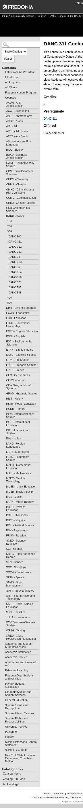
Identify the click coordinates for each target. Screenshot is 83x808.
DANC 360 (14, 267)
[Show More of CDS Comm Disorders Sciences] (4, 171)
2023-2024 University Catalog (18, 16)
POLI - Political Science (20, 525)
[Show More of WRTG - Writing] (4, 630)
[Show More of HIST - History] (4, 398)
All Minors (11, 87)
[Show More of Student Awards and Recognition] (3, 705)
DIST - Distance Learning (21, 307)
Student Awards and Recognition (17, 707)
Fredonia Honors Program (21, 92)
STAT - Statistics (15, 612)
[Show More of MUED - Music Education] (4, 486)
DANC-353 (15, 262)
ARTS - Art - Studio (17, 136)
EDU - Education (16, 318)
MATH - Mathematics (18, 473)
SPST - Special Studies (20, 590)
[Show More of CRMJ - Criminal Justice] (4, 202)
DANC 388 (14, 292)
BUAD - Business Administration (16, 156)
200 (9, 226)
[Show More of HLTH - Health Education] (4, 403)
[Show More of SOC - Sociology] (4, 567)
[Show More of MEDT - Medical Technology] (4, 478)
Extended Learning (16, 670)
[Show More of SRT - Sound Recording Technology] (4, 595)
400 (9, 297)
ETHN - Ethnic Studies (19, 349)
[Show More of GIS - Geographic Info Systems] (4, 385)
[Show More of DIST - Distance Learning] (4, 307)
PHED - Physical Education (16, 508)
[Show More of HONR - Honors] (4, 408)
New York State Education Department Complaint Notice (20, 758)
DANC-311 (15, 241)
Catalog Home (12, 773)
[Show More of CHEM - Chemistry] (4, 179)
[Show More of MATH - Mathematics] (4, 473)
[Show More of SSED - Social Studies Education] (4, 603)
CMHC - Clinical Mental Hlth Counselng (20, 191)
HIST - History (14, 398)
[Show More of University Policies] (3, 726)
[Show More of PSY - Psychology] (4, 530)
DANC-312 (15, 246)
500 (9, 302)
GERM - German (16, 380)
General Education (16, 700)
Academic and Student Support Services (18, 645)
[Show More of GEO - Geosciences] (4, 375)
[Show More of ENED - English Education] (4, 331)
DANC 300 (14, 236)
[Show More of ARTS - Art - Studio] (4, 136)
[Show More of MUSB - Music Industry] (4, 491)
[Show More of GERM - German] (4, 380)
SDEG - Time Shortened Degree (20, 555)
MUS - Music (13, 496)
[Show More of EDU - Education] (4, 318)
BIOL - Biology (14, 149)
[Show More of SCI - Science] (4, 548)
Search (8, 58)
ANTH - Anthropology (19, 116)
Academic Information (18, 652)
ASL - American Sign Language (18, 143)
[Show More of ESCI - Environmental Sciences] (4, 341)
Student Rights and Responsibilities (16, 720)
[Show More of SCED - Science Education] (4, 540)
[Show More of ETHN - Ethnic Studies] (4, 349)
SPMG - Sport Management (14, 584)
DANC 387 (14, 287)
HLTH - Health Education (21, 403)
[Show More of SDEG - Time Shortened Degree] (4, 553)
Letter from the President (20, 72)
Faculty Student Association (14, 685)
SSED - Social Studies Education (19, 605)
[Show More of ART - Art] (4, 126)
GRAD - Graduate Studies (21, 393)
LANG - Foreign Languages (15, 445)
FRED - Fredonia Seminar (21, 365)
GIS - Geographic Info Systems (19, 387)
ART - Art (11, 126)
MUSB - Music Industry (19, 491)
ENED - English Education (22, 331)
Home (47, 793)
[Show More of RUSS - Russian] (4, 535)
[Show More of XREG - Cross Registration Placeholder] (4, 635)
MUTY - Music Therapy (20, 501)
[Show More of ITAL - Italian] (4, 438)
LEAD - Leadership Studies (17, 458)
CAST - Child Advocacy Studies (20, 164)
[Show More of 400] (5, 297)
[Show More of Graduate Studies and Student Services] (3, 691)
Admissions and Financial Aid (20, 664)
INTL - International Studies (17, 432)
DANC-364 (15, 272)
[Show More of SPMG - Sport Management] (4, 582)
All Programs (13, 82)
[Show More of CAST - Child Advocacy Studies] (4, 162)
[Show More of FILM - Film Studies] (4, 359)
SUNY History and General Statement (21, 743)
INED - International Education (18, 424)
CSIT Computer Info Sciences (18, 209)
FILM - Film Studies (17, 359)
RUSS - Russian (16, 535)
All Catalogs (10, 784)
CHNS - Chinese (16, 184)
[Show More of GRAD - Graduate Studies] (4, 393)
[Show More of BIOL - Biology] (4, 149)
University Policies (16, 726)
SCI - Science (14, 548)
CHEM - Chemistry (17, 179)
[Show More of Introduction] (3, 77)
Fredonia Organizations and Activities (19, 677)
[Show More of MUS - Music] (4, 496)
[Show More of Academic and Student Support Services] (3, 643)
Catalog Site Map (14, 779)
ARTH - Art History (17, 131)
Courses (41, 16)
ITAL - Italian (13, 438)
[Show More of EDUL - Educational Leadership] (4, 323)
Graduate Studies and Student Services (18, 693)
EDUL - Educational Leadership (18, 325)
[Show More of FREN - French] (4, 370)
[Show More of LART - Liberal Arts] (4, 451)
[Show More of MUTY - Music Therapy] (4, 501)
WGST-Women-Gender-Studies (20, 624)
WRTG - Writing (15, 630)
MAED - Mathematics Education (18, 467)
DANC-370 (15, 277)
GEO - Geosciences (18, 375)
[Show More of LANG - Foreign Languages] (4, 443)
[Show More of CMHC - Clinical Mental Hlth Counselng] (4, 189)
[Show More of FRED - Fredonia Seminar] (4, 364)
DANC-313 (15, 251)
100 (9, 221)
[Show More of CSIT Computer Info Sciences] (4, 207)
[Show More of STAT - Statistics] (4, 612)
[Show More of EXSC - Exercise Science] (4, 354)
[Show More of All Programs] (3, 82)
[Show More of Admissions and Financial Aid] (3, 662)
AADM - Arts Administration (14, 104)
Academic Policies (16, 657)
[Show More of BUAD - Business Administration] (4, 154)
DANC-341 (15, 256)
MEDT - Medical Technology (15, 480)
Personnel (11, 731)
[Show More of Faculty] (3, 736)
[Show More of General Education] (3, 700)
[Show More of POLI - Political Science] (4, 525)
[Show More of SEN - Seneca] (4, 562)
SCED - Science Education (16, 542)
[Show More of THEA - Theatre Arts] (4, 617)
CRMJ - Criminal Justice (20, 202)
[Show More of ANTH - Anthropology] (4, 116)
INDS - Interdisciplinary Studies (20, 415)
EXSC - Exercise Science (21, 354)
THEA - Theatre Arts (18, 617)
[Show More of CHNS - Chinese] (4, 184)
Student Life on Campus (19, 713)
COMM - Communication (21, 197)
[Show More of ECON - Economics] (4, 312)
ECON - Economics (17, 313)
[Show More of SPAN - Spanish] (4, 577)
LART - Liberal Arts (17, 451)
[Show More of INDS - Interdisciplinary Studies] (4, 413)
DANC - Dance (57, 16)
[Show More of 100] (5, 221)
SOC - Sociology (16, 567)
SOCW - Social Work (18, 572)
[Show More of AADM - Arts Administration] (4, 102)
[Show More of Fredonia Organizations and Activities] (3, 675)
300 (69, 16)
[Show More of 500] (5, 302)
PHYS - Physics (15, 520)
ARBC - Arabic (14, 121)
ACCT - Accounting (17, 111)
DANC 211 (50, 118)
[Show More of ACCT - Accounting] (4, 110)
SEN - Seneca (14, 562)
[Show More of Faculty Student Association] (3, 683)
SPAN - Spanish (15, 577)
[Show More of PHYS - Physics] (4, 520)
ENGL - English (15, 336)
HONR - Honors (15, 408)
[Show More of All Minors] (3, 87)
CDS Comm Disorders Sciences (19, 173)
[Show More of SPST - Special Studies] (4, 590)
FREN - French (15, 370)
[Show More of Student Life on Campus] (3, 713)
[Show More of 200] (5, 226)
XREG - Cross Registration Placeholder (21, 637)
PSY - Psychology (17, 530)
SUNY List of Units (16, 750)
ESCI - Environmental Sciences (19, 343)
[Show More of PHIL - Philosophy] (4, 515)
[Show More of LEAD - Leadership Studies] (4, 456)
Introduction (12, 77)
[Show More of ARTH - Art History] (4, 131)
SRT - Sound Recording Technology (20, 597)
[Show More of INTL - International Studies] (4, 430)
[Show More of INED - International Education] (4, 422)
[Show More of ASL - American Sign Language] (4, 141)
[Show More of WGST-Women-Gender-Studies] (4, 622)
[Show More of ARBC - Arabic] (4, 121)
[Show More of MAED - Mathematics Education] (4, 465)
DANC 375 (14, 282)
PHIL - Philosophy (17, 515)
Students (59, 793)
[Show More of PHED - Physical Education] (4, 506)
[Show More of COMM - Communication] (4, 197)
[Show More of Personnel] (3, 731)
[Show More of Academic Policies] (3, 657)
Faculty (9, 736)
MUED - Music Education (21, 486)
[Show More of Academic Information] (3, 652)
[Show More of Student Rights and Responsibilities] (3, 718)
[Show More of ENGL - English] (4, 336)
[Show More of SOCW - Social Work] (4, 572)
